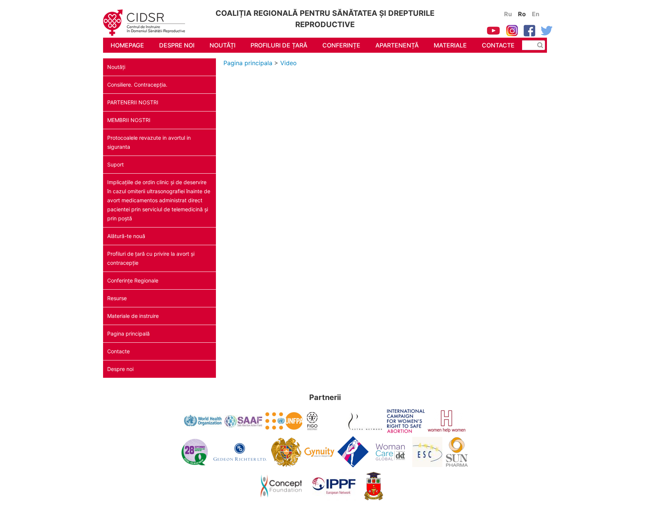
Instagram (512, 30)
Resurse (117, 298)
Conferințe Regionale (132, 280)
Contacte (498, 45)
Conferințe (341, 45)
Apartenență (397, 45)
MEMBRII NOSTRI (128, 120)
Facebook (529, 30)
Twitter (547, 30)
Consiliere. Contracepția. (137, 84)
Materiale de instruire (133, 316)
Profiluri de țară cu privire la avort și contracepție (150, 258)
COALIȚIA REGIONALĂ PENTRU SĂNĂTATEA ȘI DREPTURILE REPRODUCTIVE (150, 24)
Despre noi (176, 45)
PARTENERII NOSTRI (132, 102)
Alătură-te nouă (126, 236)
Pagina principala (247, 63)
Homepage (127, 45)
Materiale (450, 45)
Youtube (493, 30)
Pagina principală (128, 333)
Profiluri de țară (279, 45)
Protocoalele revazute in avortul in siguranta (149, 142)
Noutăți (222, 45)
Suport (115, 164)
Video (288, 63)
